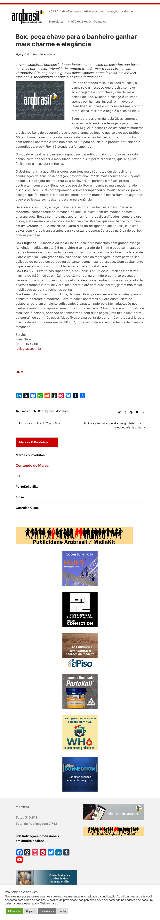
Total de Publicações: (32, 824)
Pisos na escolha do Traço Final (39, 423)
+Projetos (91, 11)
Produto (25, 411)
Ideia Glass (62, 411)
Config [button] (62, 911)
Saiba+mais (47, 911)
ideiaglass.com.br (28, 349)
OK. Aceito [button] (14, 911)
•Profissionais (71, 11)
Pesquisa (100, 21)
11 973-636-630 (79, 21)
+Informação (109, 11)
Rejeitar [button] (30, 911)
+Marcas (127, 11)
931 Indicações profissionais (37, 836)
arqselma (49, 54)
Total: (20, 817)
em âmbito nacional (30, 841)
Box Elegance (46, 411)
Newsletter (57, 21)
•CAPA (54, 11)
